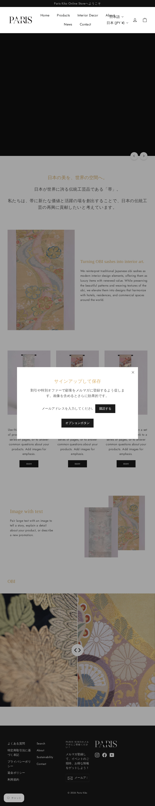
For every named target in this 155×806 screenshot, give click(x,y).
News (68, 24)
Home (45, 15)
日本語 (114, 16)
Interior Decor (88, 15)
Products (63, 15)
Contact (85, 24)
